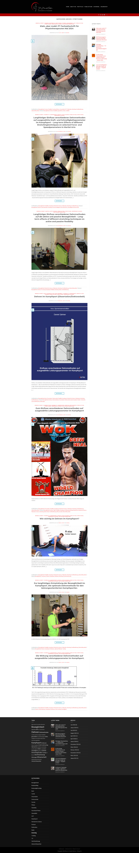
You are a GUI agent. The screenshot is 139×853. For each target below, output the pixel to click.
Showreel (96, 6)
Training (64, 648)
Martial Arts (65, 207)
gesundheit (34, 736)
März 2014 (73, 747)
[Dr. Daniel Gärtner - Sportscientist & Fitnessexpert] (44, 6)
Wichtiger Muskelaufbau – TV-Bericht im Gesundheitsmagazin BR (101, 47)
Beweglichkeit (40, 23)
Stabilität (44, 750)
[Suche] (107, 14)
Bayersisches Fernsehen (36, 724)
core (39, 729)
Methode (57, 576)
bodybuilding (33, 729)
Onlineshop (104, 6)
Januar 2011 (74, 758)
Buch (45, 293)
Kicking (71, 510)
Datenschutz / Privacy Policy (72, 848)
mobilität (67, 110)
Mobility (52, 289)
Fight (55, 510)
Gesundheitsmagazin (41, 736)
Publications (88, 6)
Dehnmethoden (44, 207)
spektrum (39, 750)
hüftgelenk (33, 738)
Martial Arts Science (63, 114)
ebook (71, 399)
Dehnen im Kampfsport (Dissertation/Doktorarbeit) (59, 296)
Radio (39, 748)
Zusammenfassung (67, 576)
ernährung (33, 734)
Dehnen (51, 110)
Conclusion (43, 576)
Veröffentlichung (57, 23)
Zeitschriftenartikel (68, 23)
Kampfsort (75, 399)
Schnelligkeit (70, 207)
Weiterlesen (59, 104)
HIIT (75, 23)
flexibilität (55, 110)
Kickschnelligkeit (56, 207)
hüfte (46, 736)
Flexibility (52, 23)
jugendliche (60, 110)
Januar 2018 (74, 741)
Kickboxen (52, 648)
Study (48, 511)
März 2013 (73, 755)
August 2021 (74, 733)
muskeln (33, 748)
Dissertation (50, 293)
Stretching (48, 23)
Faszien (46, 23)
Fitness (33, 805)
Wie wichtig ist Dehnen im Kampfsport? (59, 519)
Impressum (61, 848)
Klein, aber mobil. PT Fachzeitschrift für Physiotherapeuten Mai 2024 (101, 30)
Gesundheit (70, 23)
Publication (79, 23)
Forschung (43, 289)
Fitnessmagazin (39, 734)
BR (37, 729)
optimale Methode (58, 648)
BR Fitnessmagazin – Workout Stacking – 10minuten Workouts (101, 38)
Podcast (33, 824)
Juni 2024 (73, 724)
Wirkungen (42, 401)
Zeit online (40, 759)
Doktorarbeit (59, 293)
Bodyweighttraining (36, 788)
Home (67, 6)
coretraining (42, 729)
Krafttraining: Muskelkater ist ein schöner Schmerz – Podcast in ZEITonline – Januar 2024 (101, 57)
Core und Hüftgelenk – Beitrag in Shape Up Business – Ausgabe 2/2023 (101, 67)
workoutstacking (34, 759)
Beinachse (43, 724)
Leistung (59, 709)
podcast (36, 748)
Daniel (67, 32)
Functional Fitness (60, 23)
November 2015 (75, 744)
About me (73, 6)
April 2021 (73, 736)
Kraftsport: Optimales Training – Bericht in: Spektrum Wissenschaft (61, 769)
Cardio (33, 793)
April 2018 (73, 738)
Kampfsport (53, 114)
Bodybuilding (34, 785)
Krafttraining (45, 745)
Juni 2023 (73, 730)
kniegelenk (36, 745)
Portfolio (80, 6)
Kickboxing (67, 510)
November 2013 (75, 752)
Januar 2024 (74, 727)
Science (37, 511)
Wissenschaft (76, 207)
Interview (33, 740)
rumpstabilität (43, 748)
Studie (60, 289)
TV (32, 838)
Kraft (61, 207)
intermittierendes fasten (40, 738)
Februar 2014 (74, 749)
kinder (64, 110)
